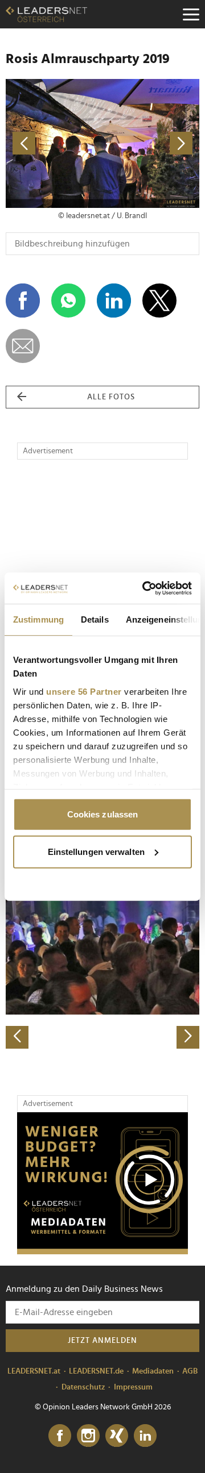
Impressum (133, 1387)
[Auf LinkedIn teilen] (114, 300)
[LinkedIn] (145, 1436)
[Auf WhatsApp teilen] (68, 300)
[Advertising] (102, 1183)
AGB (190, 1371)
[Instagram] (88, 1436)
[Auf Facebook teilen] (23, 300)
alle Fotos (111, 397)
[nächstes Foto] (150, 143)
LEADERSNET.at (33, 1371)
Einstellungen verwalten (96, 851)
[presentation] (17, 1037)
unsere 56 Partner (84, 691)
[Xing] (116, 1436)
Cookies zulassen (102, 814)
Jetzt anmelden (102, 1341)
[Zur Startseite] (46, 14)
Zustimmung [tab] (38, 619)
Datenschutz (83, 1387)
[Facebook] (59, 1436)
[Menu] (191, 14)
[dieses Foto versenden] (23, 346)
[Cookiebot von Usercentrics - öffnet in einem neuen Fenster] (144, 588)
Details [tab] (95, 619)
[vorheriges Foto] (54, 143)
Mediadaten (153, 1371)
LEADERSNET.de (96, 1371)
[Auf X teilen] (159, 300)
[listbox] (102, 953)
